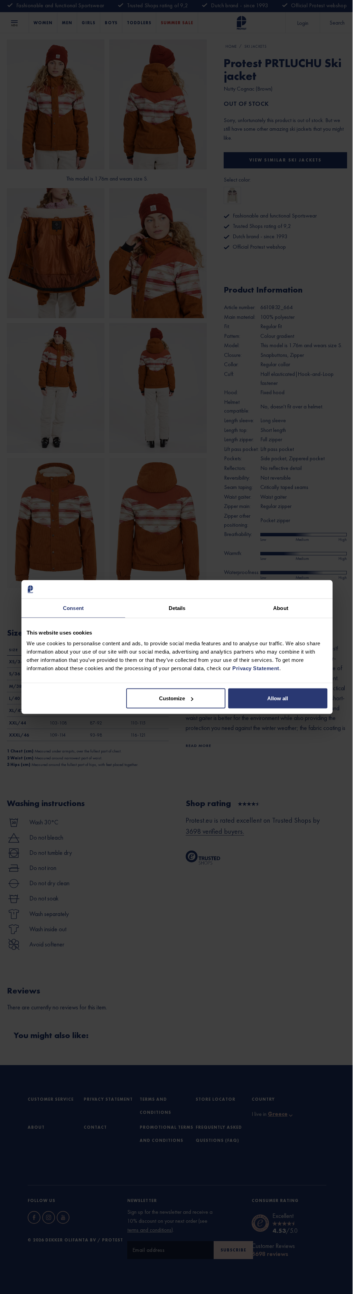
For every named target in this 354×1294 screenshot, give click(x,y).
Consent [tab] (73, 608)
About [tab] (280, 608)
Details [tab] (177, 608)
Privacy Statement (255, 668)
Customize (172, 698)
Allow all (277, 698)
